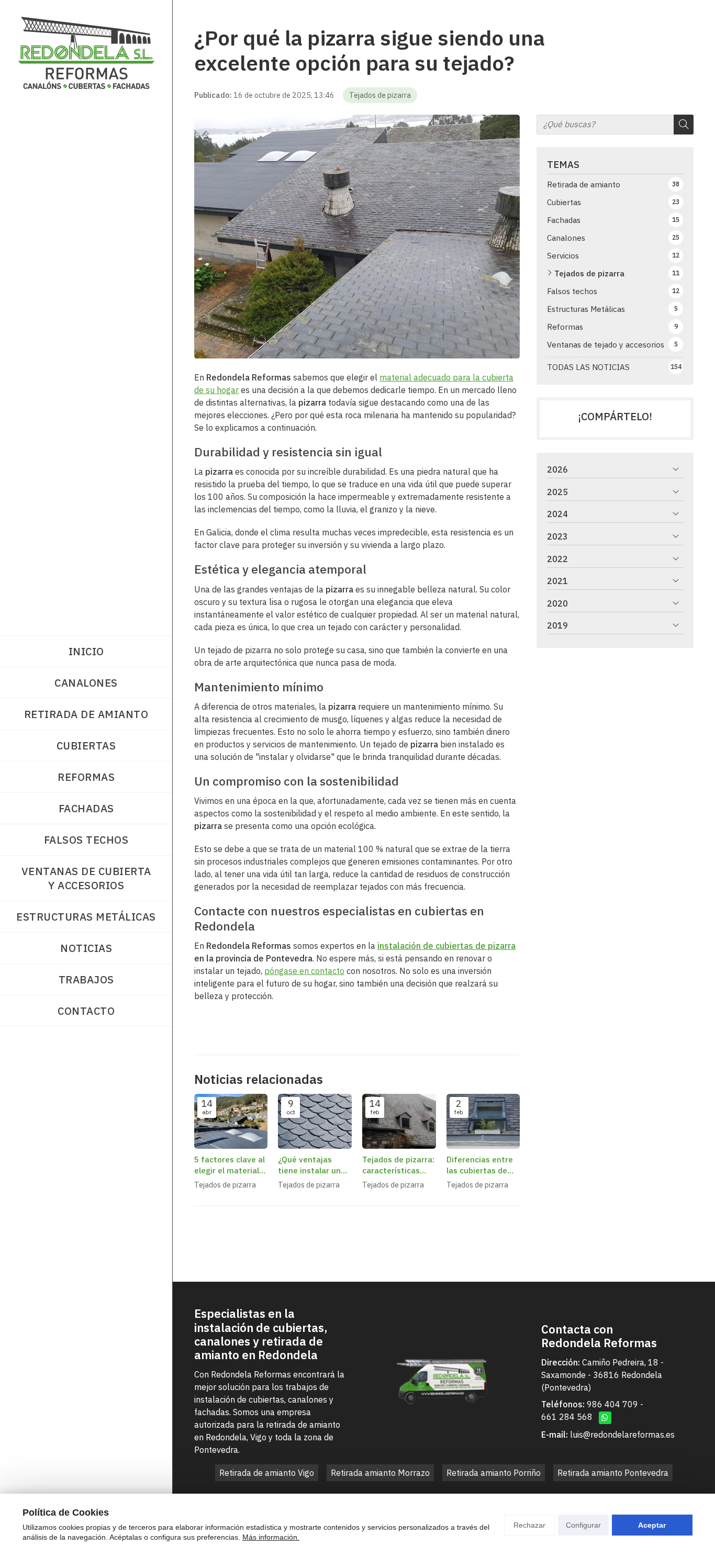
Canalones (86, 683)
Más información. (270, 1537)
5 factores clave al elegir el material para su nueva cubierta (229, 1165)
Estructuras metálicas (86, 917)
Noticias (86, 948)
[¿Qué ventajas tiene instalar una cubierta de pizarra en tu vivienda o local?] (315, 1121)
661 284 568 (567, 1417)
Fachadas (86, 808)
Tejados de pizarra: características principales (398, 1165)
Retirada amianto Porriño (493, 1473)
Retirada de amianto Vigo (266, 1473)
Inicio (86, 651)
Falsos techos (86, 840)
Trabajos (86, 979)
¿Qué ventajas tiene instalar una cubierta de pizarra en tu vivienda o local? (314, 1165)
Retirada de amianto (86, 714)
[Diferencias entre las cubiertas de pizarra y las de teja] (483, 1121)
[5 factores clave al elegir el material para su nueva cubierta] (231, 1121)
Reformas (86, 777)
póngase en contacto (304, 971)
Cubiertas (86, 745)
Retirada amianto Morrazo (380, 1473)
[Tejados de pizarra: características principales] (399, 1121)
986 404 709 (612, 1404)
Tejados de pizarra (380, 95)
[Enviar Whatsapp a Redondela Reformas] (605, 1418)
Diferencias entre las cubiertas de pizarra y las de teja (479, 1165)
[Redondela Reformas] (86, 53)
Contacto (86, 1011)
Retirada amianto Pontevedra (612, 1473)
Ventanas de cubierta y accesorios (86, 878)
